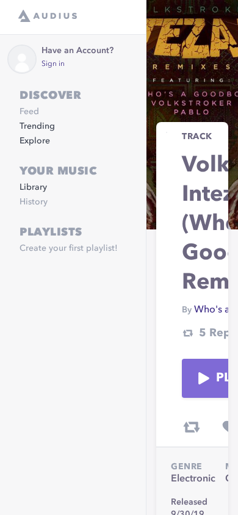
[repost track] (191, 427)
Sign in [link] (53, 64)
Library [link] (33, 187)
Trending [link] (37, 126)
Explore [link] (35, 141)
